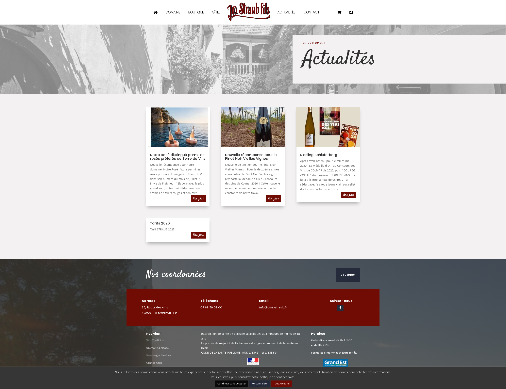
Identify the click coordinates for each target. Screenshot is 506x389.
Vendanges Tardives (159, 355)
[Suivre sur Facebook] (340, 308)
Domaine (173, 12)
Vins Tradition (155, 340)
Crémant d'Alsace (157, 348)
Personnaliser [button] (260, 383)
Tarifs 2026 (160, 223)
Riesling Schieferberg (318, 154)
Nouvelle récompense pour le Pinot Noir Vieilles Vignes (251, 156)
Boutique (196, 12)
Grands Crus (154, 362)
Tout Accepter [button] (281, 383)
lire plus (198, 198)
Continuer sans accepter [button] (231, 383)
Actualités (286, 12)
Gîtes (216, 12)
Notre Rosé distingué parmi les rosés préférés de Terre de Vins (178, 156)
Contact (311, 12)
